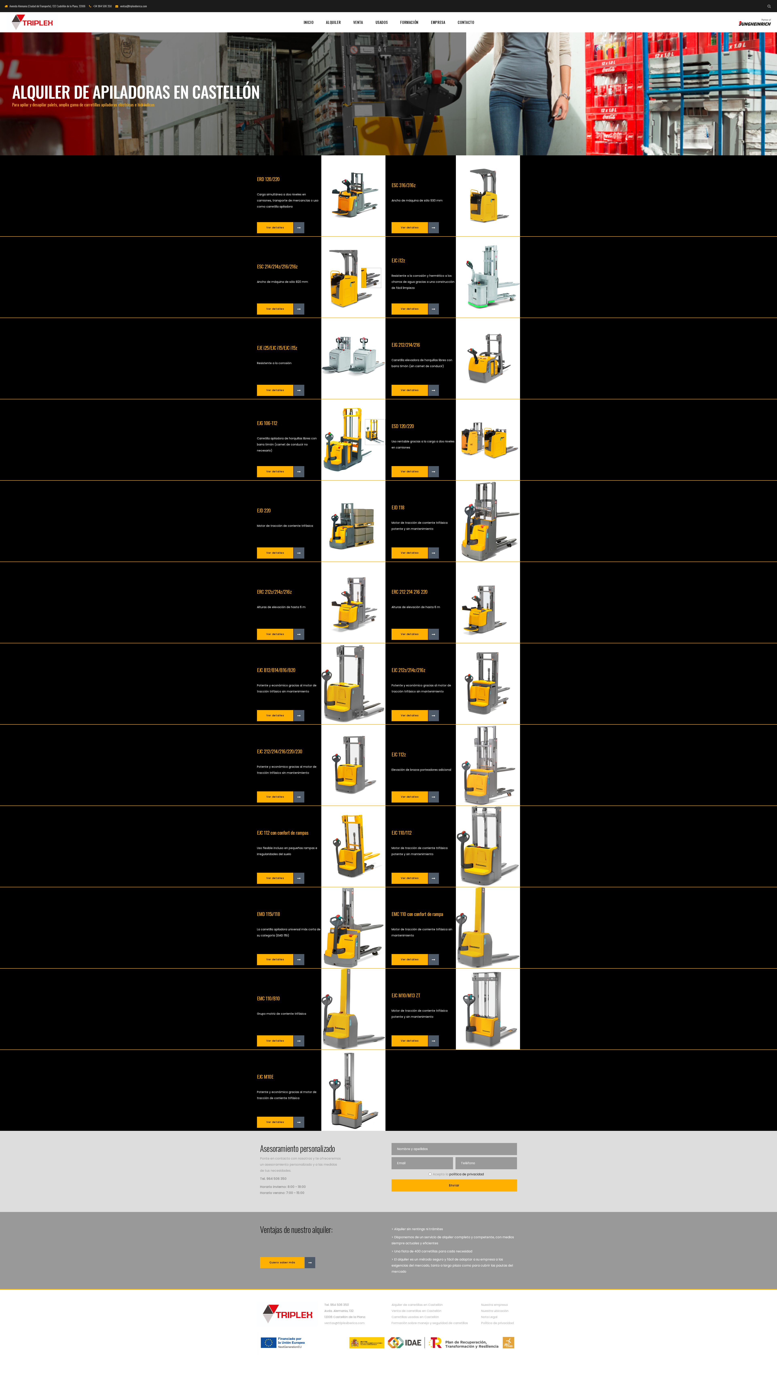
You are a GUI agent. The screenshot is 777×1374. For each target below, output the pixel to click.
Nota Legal (489, 1317)
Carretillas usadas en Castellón (415, 1317)
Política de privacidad (497, 1323)
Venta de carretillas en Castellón (416, 1311)
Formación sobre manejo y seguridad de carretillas (430, 1323)
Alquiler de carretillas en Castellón (417, 1305)
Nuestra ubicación (494, 1311)
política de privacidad (466, 1174)
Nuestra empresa (494, 1305)
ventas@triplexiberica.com (344, 1323)
